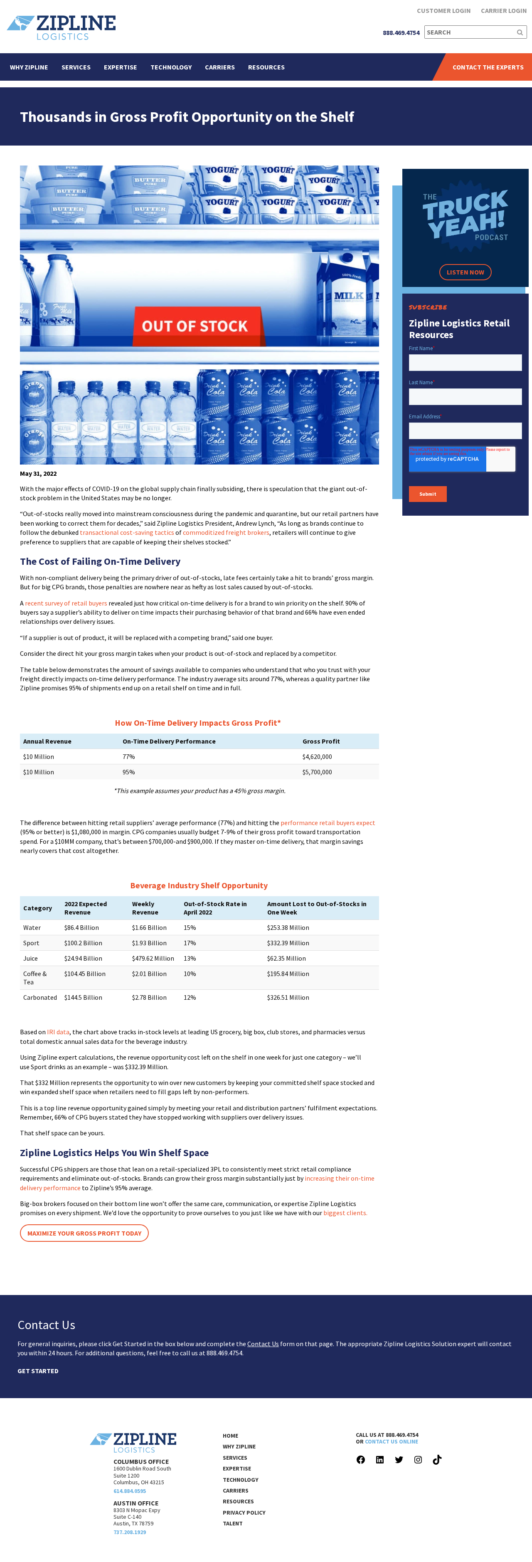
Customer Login (444, 10)
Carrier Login (504, 10)
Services (76, 67)
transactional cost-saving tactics (127, 532)
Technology (171, 67)
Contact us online (391, 1441)
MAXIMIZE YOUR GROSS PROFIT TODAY (84, 1233)
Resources (266, 67)
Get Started (38, 1370)
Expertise (120, 67)
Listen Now (465, 272)
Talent (233, 1523)
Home (230, 1435)
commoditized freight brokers (226, 532)
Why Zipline (29, 67)
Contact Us (263, 1344)
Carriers (220, 67)
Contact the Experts (488, 67)
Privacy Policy (244, 1512)
